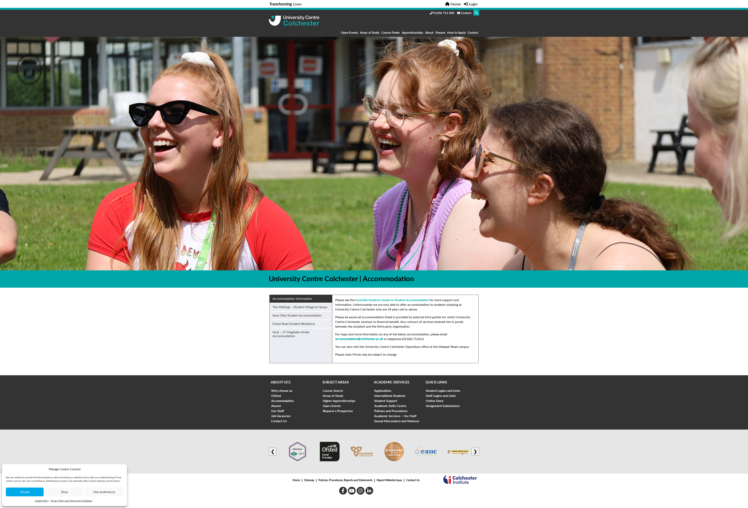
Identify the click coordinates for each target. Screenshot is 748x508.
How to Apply (456, 32)
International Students (389, 395)
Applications (382, 390)
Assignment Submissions (443, 406)
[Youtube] (352, 491)
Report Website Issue (389, 480)
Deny (64, 492)
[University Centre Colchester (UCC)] (294, 24)
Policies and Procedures (391, 411)
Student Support (385, 401)
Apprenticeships (412, 32)
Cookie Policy (42, 501)
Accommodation (282, 401)
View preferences (104, 492)
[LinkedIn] (369, 491)
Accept (24, 492)
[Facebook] (343, 491)
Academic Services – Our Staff (395, 416)
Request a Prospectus (338, 411)
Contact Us (279, 421)
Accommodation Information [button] (292, 298)
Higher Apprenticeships (339, 401)
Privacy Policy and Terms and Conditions (71, 501)
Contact (465, 13)
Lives (285, 4)
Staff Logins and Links (441, 395)
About (429, 32)
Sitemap (309, 480)
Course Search (333, 390)
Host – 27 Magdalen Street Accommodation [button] (291, 334)
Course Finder (390, 32)
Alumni (276, 406)
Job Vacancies (280, 416)
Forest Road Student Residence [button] (294, 323)
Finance (440, 32)
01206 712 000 (443, 13)
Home (296, 480)
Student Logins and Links (443, 390)
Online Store (435, 401)
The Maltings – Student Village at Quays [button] (300, 307)
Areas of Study (369, 32)
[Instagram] (360, 491)
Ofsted (276, 395)
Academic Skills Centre (390, 406)
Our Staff (277, 411)
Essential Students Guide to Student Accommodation (392, 300)
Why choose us (281, 390)
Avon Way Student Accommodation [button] (297, 315)
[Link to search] (476, 13)
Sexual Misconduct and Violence (396, 421)
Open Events (349, 32)
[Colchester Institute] (460, 480)
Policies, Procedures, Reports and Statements (345, 480)
